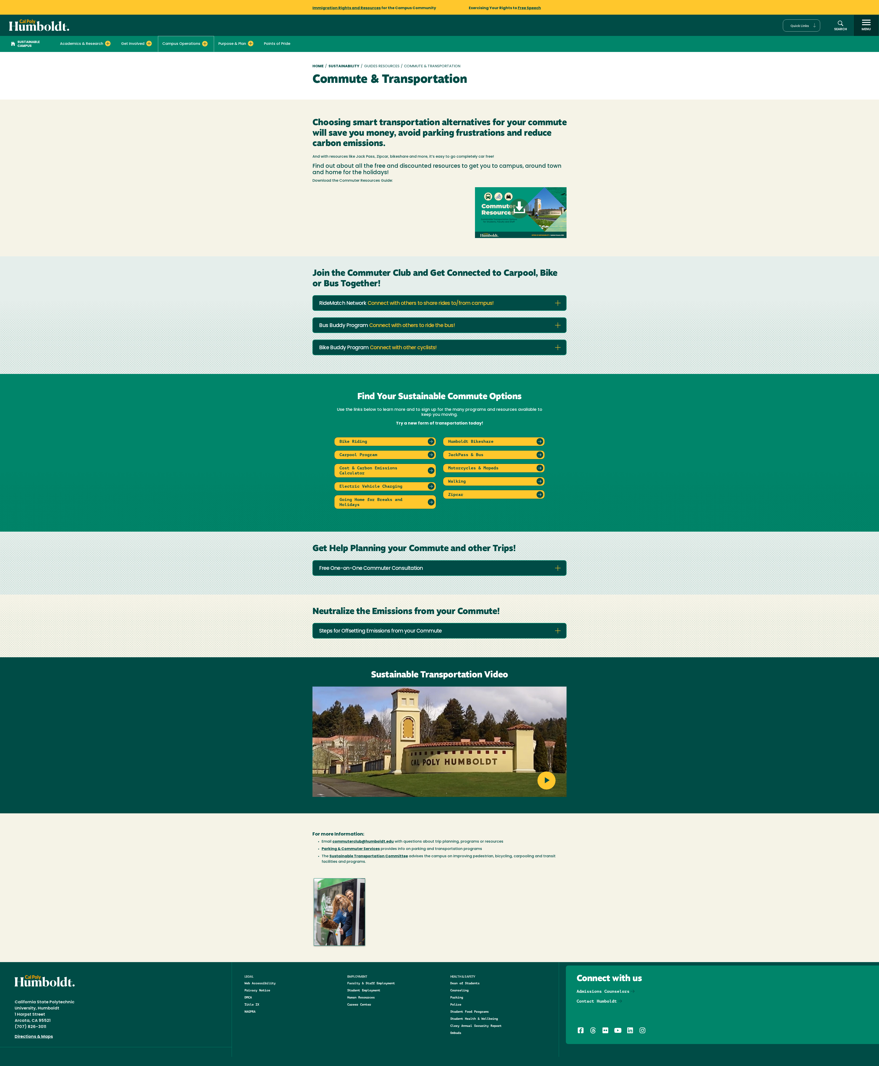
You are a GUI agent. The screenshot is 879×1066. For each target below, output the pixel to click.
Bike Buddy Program (378, 348)
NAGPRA (249, 1011)
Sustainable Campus (28, 44)
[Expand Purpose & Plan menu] (250, 43)
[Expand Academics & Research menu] (108, 43)
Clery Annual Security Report (476, 1026)
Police (455, 1004)
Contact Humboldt (597, 1001)
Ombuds (455, 1033)
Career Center (359, 1004)
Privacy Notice (257, 990)
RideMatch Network (406, 303)
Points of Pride (277, 44)
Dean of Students (465, 983)
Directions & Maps (34, 1037)
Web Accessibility (260, 983)
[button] (801, 25)
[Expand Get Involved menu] (149, 43)
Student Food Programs (469, 1011)
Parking (456, 997)
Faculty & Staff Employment (371, 983)
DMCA (248, 997)
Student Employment (363, 990)
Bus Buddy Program (387, 325)
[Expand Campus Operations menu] (205, 43)
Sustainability (343, 66)
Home (318, 66)
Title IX (251, 1004)
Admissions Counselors (603, 991)
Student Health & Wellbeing (474, 1018)
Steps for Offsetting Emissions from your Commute (380, 631)
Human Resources (361, 997)
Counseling (459, 990)
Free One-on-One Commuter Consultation (371, 568)
